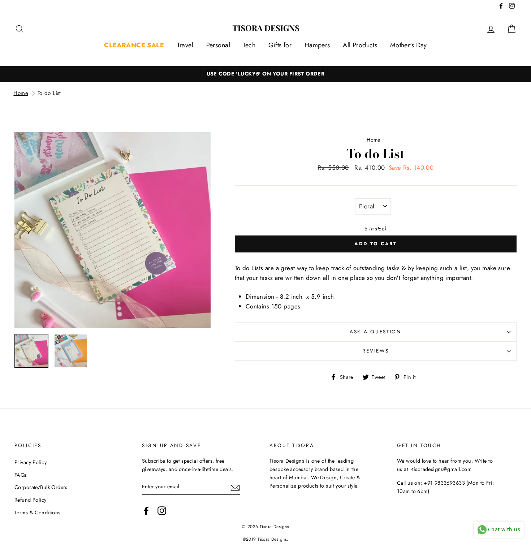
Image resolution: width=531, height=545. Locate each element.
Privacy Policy (30, 462)
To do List (49, 93)
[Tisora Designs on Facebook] (146, 510)
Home (20, 93)
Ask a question (376, 331)
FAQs (20, 475)
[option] (112, 230)
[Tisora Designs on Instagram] (161, 510)
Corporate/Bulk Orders (41, 487)
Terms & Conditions (37, 512)
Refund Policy (30, 499)
